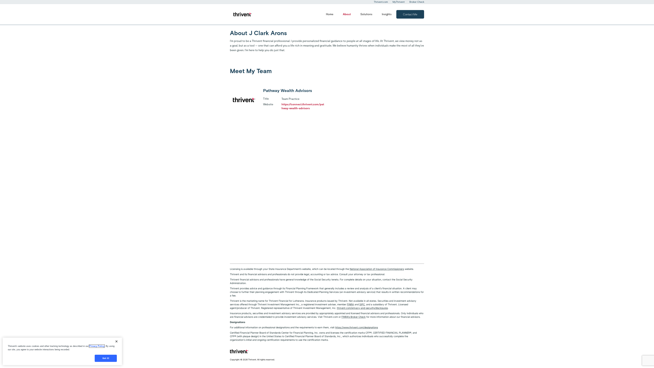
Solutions (366, 14)
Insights (387, 14)
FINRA (350, 304)
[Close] (116, 341)
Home (329, 14)
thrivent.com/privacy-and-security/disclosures (362, 307)
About (347, 14)
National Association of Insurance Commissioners (377, 268)
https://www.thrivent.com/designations (356, 327)
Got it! (105, 358)
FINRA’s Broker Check (353, 316)
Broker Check (416, 2)
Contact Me (410, 14)
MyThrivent (399, 2)
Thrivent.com (381, 2)
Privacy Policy (96, 346)
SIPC (362, 304)
